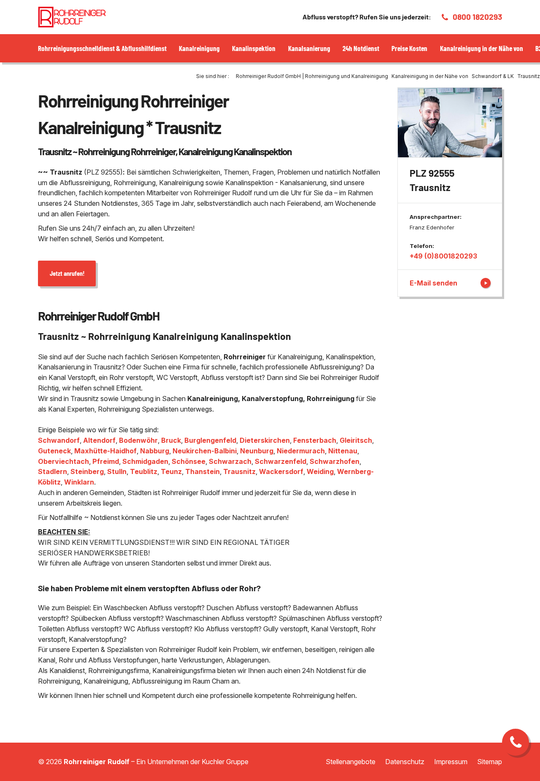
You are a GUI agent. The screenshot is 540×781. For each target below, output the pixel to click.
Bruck (171, 440)
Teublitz (143, 471)
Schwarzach (230, 461)
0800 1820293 (477, 17)
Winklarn (79, 482)
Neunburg (256, 451)
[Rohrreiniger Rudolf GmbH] (71, 17)
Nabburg (154, 451)
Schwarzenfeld (280, 461)
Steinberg (87, 471)
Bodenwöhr (138, 440)
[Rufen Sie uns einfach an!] (515, 742)
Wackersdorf (281, 471)
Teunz (171, 471)
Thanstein (202, 471)
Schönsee (188, 461)
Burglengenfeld (210, 440)
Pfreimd (105, 461)
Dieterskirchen (265, 440)
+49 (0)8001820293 (443, 256)
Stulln (117, 471)
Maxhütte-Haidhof (105, 451)
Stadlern (52, 471)
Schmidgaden (145, 461)
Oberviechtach (63, 461)
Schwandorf (59, 440)
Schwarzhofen (334, 461)
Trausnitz (239, 471)
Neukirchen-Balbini (205, 451)
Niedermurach (301, 451)
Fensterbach (314, 440)
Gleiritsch (356, 440)
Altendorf (99, 440)
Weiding (320, 471)
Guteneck (54, 451)
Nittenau (342, 451)
